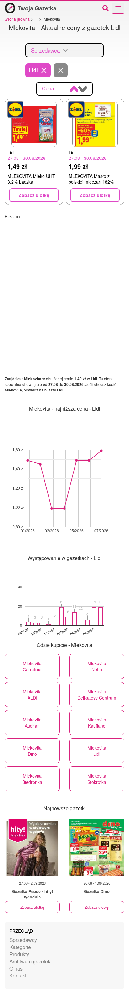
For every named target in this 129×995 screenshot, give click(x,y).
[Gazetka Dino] (96, 847)
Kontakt (17, 975)
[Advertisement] (64, 283)
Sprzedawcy (23, 939)
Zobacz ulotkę (32, 907)
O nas (16, 968)
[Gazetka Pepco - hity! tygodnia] (32, 847)
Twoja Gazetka (37, 8)
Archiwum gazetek (29, 961)
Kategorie (20, 947)
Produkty (19, 954)
